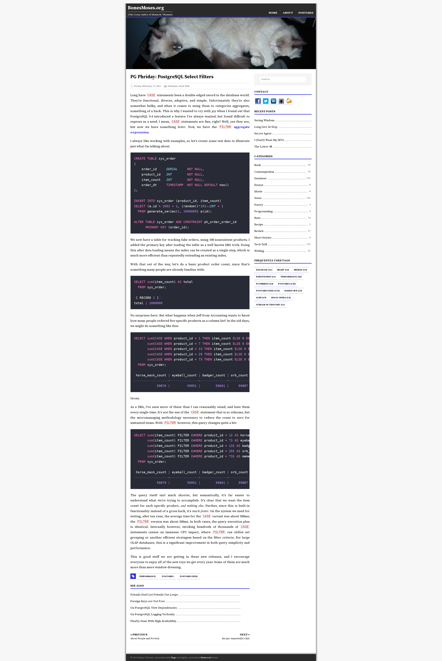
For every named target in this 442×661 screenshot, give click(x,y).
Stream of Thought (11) (270, 304)
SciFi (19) (261, 297)
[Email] (289, 103)
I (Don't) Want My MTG (269, 140)
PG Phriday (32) (264, 283)
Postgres (168, 576)
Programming (263, 211)
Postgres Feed (189, 576)
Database (173, 86)
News (258, 198)
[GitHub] (281, 103)
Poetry (258, 205)
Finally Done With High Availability (153, 621)
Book (257, 165)
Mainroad (206, 657)
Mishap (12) (300, 269)
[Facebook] (258, 103)
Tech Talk (184, 86)
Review (259, 231)
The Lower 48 (263, 146)
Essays (258, 185)
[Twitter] (266, 103)
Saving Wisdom (264, 120)
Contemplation (264, 172)
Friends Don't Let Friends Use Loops (154, 594)
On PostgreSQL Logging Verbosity (152, 614)
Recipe (258, 224)
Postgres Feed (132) (268, 290)
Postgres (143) (287, 283)
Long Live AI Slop (265, 127)
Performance (148, 576)
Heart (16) (283, 269)
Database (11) (264, 269)
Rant (257, 218)
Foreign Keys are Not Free (147, 601)
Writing (259, 251)
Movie (258, 191)
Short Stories (262, 237)
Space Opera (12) (281, 297)
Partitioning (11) (266, 276)
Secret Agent (262, 133)
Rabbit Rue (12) (293, 290)
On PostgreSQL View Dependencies (153, 608)
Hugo (173, 657)
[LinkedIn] (274, 103)
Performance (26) (291, 276)
